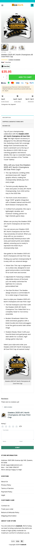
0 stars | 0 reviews (14, 60)
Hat (10, 52)
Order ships (17, 101)
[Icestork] (17, 5)
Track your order (7, 509)
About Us (4, 482)
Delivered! (31, 101)
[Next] (31, 26)
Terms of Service (7, 488)
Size (2, 62)
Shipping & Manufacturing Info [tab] (13, 121)
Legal (3, 495)
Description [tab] (7, 117)
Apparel (3, 52)
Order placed (5, 101)
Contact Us (5, 506)
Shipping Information (8, 516)
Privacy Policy (6, 485)
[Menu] (2, 5)
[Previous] (3, 26)
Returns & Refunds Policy (10, 512)
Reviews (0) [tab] (6, 126)
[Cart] (32, 5)
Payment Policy (6, 492)
